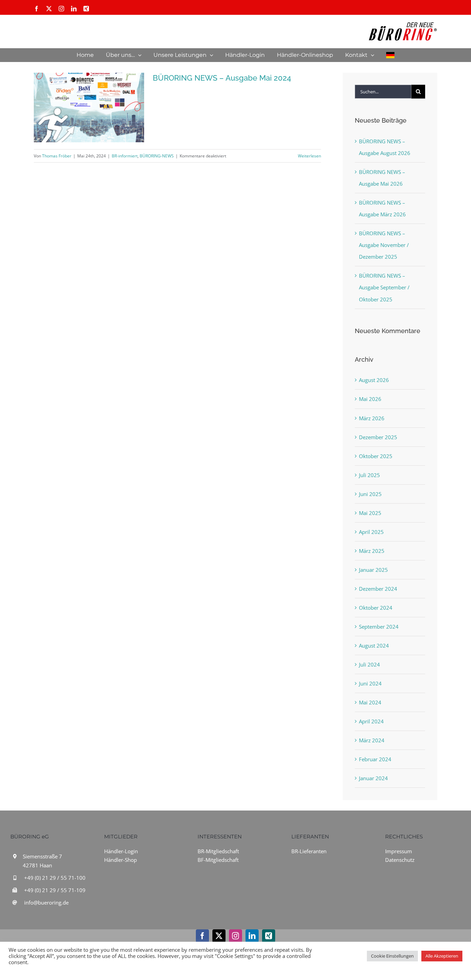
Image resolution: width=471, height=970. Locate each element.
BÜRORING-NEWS (157, 156)
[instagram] (235, 935)
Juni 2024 (370, 683)
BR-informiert (125, 156)
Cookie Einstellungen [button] (392, 956)
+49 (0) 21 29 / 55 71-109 (55, 890)
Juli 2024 (369, 664)
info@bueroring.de (46, 902)
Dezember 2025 (378, 437)
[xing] (268, 935)
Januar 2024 (373, 778)
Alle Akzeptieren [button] (441, 956)
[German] (390, 55)
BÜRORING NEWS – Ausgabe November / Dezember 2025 (384, 245)
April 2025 (371, 531)
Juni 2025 (370, 494)
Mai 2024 (370, 702)
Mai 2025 (370, 512)
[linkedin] (252, 935)
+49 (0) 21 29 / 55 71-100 (55, 877)
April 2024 (371, 721)
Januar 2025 (373, 569)
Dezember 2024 (378, 588)
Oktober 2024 (375, 607)
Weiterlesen (309, 156)
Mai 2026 (370, 398)
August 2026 (374, 379)
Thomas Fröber (56, 156)
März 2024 (371, 740)
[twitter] (219, 935)
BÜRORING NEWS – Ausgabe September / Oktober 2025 (384, 287)
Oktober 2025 (375, 456)
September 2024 (379, 626)
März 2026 (371, 418)
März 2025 (371, 550)
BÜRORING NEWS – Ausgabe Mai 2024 (222, 77)
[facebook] (202, 935)
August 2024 (374, 645)
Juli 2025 (369, 475)
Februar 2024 (375, 759)
